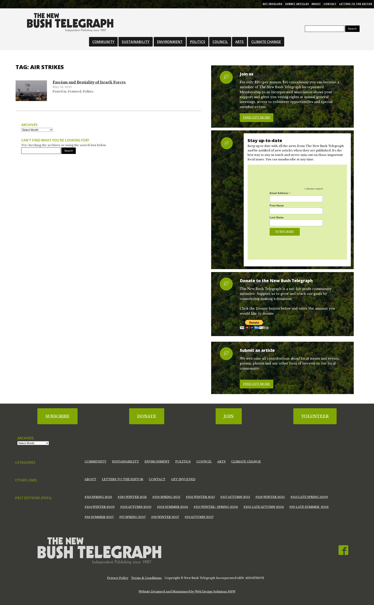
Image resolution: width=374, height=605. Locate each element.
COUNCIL (220, 42)
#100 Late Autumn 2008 (263, 507)
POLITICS (197, 42)
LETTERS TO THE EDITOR (122, 479)
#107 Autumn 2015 (235, 497)
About (316, 3)
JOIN (229, 416)
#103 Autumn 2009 (135, 507)
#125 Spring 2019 (98, 497)
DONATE (146, 416)
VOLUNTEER (315, 416)
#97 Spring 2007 (132, 517)
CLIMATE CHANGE (266, 42)
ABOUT (90, 479)
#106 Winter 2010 (270, 497)
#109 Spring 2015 (166, 497)
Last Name (277, 217)
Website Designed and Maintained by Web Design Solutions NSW (187, 591)
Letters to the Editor (355, 3)
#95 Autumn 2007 (199, 517)
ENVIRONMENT (170, 42)
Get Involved (272, 3)
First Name (277, 205)
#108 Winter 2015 (200, 497)
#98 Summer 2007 (99, 517)
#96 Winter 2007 (165, 517)
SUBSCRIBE (57, 416)
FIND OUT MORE (256, 117)
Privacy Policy (117, 578)
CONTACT (157, 479)
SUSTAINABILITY (135, 42)
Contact (330, 3)
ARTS (239, 42)
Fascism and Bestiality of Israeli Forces (89, 82)
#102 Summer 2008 (172, 507)
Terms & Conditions (146, 578)
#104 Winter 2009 (100, 507)
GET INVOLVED (183, 479)
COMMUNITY (103, 42)
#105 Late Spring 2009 (309, 497)
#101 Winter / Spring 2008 (216, 507)
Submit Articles (297, 3)
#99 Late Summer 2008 (309, 507)
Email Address (280, 193)
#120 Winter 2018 (132, 497)
